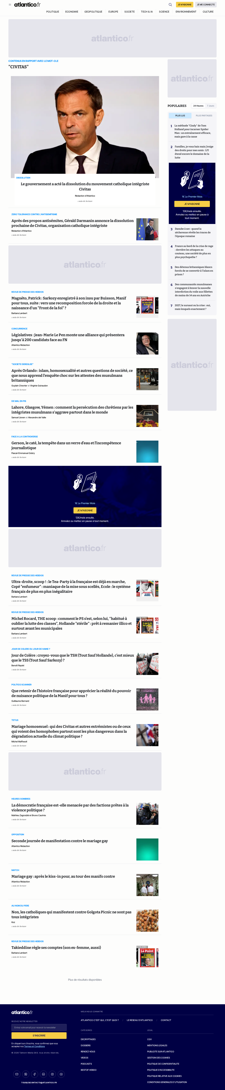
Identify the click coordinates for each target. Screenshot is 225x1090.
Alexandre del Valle (37, 417)
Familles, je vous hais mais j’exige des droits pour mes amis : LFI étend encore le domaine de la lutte (194, 152)
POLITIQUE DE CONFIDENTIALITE (163, 1063)
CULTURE (208, 11)
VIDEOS (84, 1057)
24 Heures (198, 105)
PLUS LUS (180, 115)
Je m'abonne (85, 510)
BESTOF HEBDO (88, 1070)
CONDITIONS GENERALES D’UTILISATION (167, 1082)
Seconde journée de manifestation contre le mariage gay (59, 841)
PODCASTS (86, 1063)
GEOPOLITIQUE (93, 11)
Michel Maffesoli (19, 741)
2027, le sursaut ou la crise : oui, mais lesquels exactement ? (193, 307)
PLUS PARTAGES (204, 115)
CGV (149, 1039)
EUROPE (113, 11)
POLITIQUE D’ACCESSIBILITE (160, 1070)
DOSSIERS (85, 1045)
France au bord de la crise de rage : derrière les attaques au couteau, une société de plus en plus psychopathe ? (194, 252)
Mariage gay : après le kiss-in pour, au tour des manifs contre (63, 876)
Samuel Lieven (18, 417)
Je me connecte (206, 4)
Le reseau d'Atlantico (140, 1020)
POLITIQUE (52, 11)
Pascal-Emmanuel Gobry (23, 453)
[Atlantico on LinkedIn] (43, 1074)
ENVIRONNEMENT (186, 11)
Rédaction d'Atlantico (85, 195)
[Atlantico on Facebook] (34, 1074)
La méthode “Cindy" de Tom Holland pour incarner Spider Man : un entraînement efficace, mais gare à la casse (192, 131)
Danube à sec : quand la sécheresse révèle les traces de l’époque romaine (193, 232)
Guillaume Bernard (20, 701)
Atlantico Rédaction (20, 345)
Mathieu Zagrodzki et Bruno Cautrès (28, 815)
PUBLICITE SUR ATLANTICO (160, 1051)
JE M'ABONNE (184, 4)
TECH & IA (147, 11)
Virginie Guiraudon (39, 385)
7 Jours (210, 105)
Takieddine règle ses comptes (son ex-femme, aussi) (56, 947)
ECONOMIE (71, 11)
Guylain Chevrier (19, 385)
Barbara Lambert (19, 313)
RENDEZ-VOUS (88, 1051)
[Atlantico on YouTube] (61, 1074)
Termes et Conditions (34, 1046)
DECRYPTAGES (88, 1039)
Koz (13, 922)
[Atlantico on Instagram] (52, 1074)
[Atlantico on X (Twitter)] (25, 1074)
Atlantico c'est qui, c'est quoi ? (100, 1020)
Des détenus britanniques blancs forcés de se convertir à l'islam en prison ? (194, 271)
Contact (166, 1020)
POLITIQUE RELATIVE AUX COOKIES (164, 1076)
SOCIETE (129, 11)
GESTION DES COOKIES (158, 1057)
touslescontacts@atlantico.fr (39, 1082)
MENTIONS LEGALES (157, 1045)
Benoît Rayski (17, 665)
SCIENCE (164, 11)
